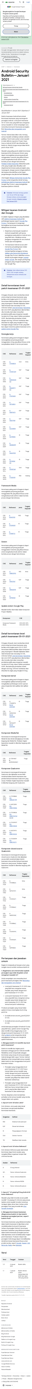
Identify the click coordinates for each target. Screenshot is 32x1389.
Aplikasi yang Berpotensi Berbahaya (16, 253)
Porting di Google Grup (7, 1345)
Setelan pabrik (5, 1315)
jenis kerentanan (18, 308)
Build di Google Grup (7, 1342)
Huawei (24, 1243)
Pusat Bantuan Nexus (7, 1358)
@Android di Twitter (7, 1328)
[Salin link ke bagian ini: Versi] (8, 1253)
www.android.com (6, 1361)
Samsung (18, 1245)
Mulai (16, 32)
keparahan (26, 308)
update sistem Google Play (10, 329)
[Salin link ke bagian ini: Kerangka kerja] (15, 334)
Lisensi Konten (21, 1288)
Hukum (23, 1376)
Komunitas (16, 1376)
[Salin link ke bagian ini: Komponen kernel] (17, 676)
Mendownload (5, 1309)
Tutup (16, 26)
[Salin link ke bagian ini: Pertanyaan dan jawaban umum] (9, 961)
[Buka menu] (3, 2)
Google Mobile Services (8, 1364)
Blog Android (5, 1334)
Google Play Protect (11, 249)
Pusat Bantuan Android (7, 1352)
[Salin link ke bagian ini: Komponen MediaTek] (20, 733)
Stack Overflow (5, 1366)
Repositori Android (6, 1303)
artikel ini (8, 1035)
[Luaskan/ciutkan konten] (14, 85)
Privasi (4, 1378)
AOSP (2, 67)
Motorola (4, 1245)
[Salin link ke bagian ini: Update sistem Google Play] (25, 606)
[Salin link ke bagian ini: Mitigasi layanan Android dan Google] (15, 213)
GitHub (3, 1320)
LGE (28, 1243)
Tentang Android (6, 1376)
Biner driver (4, 1318)
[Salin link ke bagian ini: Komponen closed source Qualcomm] (12, 851)
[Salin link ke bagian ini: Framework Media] (18, 486)
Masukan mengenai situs (15, 1378)
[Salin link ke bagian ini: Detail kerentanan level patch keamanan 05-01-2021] (3, 639)
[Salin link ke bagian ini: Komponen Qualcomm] (21, 769)
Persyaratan (4, 1306)
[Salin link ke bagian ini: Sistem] (9, 542)
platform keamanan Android (13, 219)
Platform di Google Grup (8, 1339)
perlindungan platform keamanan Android (14, 182)
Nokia (10, 1245)
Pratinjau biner (5, 1312)
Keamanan (17, 67)
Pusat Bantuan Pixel (6, 1355)
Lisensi (28, 1376)
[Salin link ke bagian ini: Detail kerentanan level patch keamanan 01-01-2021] (3, 291)
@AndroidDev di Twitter (8, 1331)
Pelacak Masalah (6, 1369)
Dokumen (9, 67)
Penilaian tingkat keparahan (10, 164)
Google (18, 1243)
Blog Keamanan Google (8, 1336)
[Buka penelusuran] (20, 2)
